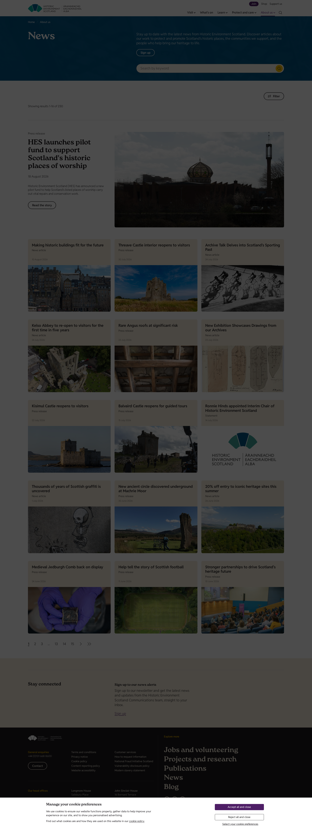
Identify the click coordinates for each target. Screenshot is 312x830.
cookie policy (136, 821)
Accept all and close (239, 807)
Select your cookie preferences (240, 824)
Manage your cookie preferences (74, 804)
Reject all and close (239, 817)
